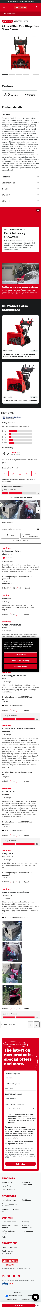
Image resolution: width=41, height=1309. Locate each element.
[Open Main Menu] (4, 7)
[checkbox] (6, 1118)
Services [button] (6, 201)
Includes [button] (5, 189)
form (17, 1152)
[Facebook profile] (13, 1276)
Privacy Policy (9, 1150)
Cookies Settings (20, 655)
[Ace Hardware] (11, 1283)
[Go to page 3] (19, 74)
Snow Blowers (10, 14)
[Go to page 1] (5, 74)
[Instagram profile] (3, 1276)
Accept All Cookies (20, 666)
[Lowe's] (5, 1283)
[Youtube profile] (8, 1276)
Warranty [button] (6, 195)
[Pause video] (38, 210)
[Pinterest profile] (18, 1276)
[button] (20, 92)
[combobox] (20, 1108)
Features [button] (6, 177)
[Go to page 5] (36, 74)
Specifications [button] (8, 183)
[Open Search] (37, 7)
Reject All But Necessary (20, 660)
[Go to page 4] (26, 74)
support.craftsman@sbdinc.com (16, 1154)
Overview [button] (6, 114)
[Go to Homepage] (20, 7)
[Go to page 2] (12, 74)
